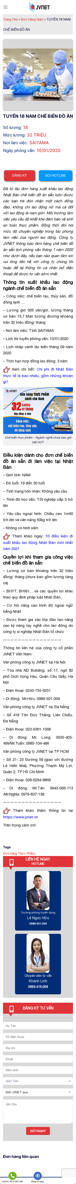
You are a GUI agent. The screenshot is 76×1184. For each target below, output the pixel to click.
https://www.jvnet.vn (20, 817)
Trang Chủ (11, 19)
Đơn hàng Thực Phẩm (19, 853)
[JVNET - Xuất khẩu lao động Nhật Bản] (39, 7)
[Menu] (5, 7)
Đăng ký (19, 175)
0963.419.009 (38, 986)
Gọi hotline (55, 175)
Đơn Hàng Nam (33, 19)
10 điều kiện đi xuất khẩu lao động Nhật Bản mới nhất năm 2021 (38, 542)
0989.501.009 (38, 923)
